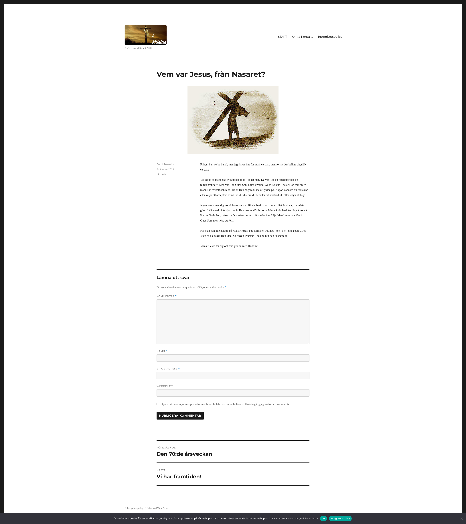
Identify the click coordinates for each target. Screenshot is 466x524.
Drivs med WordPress (157, 508)
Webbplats (165, 386)
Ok (323, 518)
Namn (162, 351)
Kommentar (167, 296)
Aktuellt (161, 174)
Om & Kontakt (302, 36)
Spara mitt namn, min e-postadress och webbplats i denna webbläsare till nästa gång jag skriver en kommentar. (226, 404)
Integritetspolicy (330, 36)
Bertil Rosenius (165, 164)
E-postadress (168, 368)
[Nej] (461, 518)
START (282, 36)
